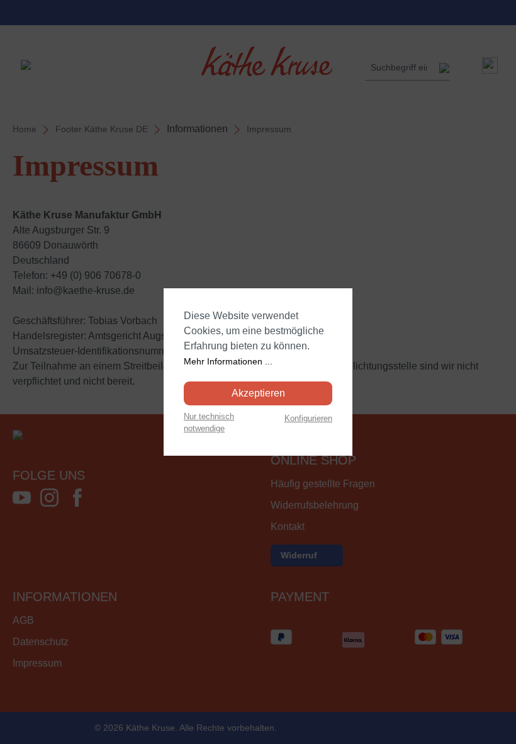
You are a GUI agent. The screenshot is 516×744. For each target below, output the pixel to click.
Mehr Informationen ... (228, 361)
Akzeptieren (258, 393)
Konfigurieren (308, 418)
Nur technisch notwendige (209, 422)
